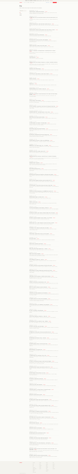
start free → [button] (54, 2)
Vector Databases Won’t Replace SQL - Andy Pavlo (36, 259)
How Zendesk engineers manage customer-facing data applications (38, 399)
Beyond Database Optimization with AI (34, 168)
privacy (53, 466)
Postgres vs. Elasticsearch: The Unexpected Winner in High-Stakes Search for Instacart (42, 50)
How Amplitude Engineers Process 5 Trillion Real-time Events (38, 343)
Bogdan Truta (30, 99)
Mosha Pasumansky (31, 161)
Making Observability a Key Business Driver (35, 349)
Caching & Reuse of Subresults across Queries (36, 243)
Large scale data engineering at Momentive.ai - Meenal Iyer (38, 316)
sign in (51, 2)
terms (53, 467)
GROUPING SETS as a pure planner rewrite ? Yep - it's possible (38, 145)
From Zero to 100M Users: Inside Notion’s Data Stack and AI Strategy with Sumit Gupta (42, 106)
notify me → (51, 0)
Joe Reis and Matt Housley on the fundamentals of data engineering (39, 304)
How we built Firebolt (32, 238)
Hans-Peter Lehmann (31, 10)
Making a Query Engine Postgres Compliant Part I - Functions (38, 248)
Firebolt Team (31, 16)
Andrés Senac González (32, 87)
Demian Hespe (30, 28)
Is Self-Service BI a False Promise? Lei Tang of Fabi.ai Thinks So (39, 73)
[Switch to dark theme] (57, 2)
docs (24, 2)
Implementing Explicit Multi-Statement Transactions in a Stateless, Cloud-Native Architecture (43, 62)
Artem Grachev (31, 252)
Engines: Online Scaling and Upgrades (34, 253)
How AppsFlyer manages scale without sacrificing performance (38, 455)
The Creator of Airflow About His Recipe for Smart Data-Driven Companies (40, 361)
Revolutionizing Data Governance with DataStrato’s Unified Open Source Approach (41, 174)
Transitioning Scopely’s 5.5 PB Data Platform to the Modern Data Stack (39, 389)
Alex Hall (30, 242)
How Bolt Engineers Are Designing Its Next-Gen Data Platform (38, 411)
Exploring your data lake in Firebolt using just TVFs (37, 151)
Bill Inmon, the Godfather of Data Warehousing (36, 310)
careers (40, 466)
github (46, 465)
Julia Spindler (31, 144)
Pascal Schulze (35, 28)
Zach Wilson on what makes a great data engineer (36, 326)
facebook (47, 467)
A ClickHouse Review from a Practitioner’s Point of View (37, 355)
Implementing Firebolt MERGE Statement (35, 68)
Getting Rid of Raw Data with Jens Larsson (35, 394)
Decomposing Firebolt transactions (34, 162)
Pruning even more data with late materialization (36, 34)
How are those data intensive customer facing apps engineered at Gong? (39, 405)
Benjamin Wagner (31, 247)
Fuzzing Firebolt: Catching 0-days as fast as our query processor (39, 233)
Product (46, 11)
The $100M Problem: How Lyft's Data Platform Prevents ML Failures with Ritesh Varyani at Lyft (43, 17)
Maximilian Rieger (31, 33)
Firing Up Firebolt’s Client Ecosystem (35, 100)
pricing (31, 2)
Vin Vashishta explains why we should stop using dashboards (38, 298)
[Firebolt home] (21, 2)
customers (28, 2)
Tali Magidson (31, 67)
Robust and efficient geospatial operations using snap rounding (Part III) (40, 180)
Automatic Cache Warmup (32, 78)
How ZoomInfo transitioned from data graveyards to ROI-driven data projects (40, 265)
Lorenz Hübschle (31, 127)
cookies (53, 465)
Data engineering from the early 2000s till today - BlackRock (38, 321)
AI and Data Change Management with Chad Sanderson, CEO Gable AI (39, 207)
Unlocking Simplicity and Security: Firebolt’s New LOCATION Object (39, 140)
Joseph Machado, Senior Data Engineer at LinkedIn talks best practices (39, 276)
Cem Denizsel (30, 82)
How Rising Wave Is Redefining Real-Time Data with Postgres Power (39, 134)
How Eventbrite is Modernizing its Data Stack (36, 378)
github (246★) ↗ (48, 2)
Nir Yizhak (30, 221)
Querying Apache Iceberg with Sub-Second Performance (37, 128)
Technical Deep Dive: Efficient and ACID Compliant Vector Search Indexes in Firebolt (42, 29)
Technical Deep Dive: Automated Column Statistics (36, 11)
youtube (47, 466)
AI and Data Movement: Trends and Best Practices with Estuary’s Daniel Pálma (40, 185)
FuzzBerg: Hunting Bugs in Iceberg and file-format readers (38, 45)
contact (33, 2)
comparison (34, 467)
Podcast (31, 51)
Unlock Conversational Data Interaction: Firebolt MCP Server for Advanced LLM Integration (42, 156)
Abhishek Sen (30, 44)
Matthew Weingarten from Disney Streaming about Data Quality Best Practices (40, 270)
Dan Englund (30, 77)
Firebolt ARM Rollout (32, 57)
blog (25, 2)
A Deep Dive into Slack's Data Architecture (35, 384)
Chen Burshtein (31, 139)
